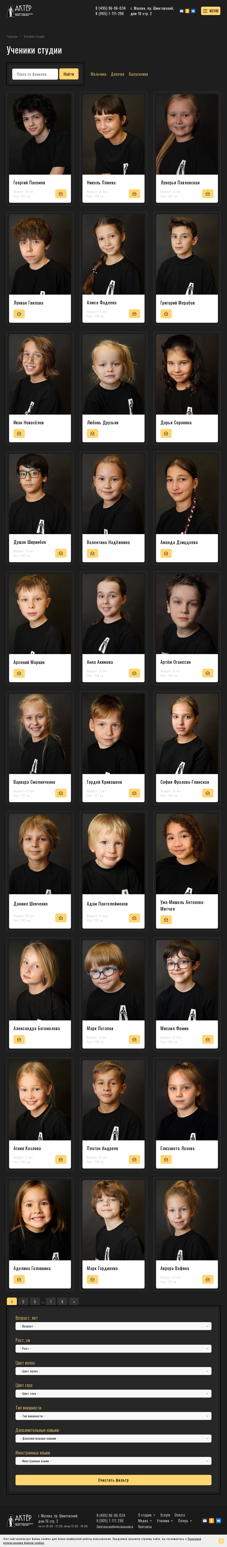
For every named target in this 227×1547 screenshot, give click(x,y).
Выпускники (138, 74)
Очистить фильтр (113, 1480)
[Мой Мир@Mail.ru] (181, 11)
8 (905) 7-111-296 (110, 13)
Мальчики (98, 74)
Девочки (117, 74)
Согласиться (221, 1540)
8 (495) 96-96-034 (111, 8)
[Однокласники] (187, 11)
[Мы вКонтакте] (193, 11)
